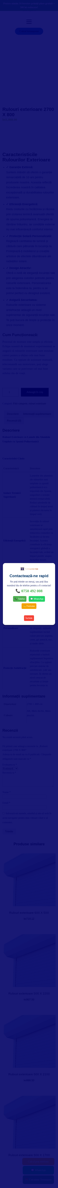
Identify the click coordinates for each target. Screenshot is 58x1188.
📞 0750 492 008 (29, 591)
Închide (29, 618)
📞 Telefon (20, 599)
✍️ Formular (29, 606)
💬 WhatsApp (36, 599)
